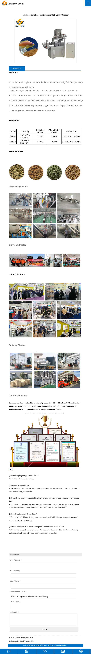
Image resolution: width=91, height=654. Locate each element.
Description (16, 68)
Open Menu (88, 3)
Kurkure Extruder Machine (24, 637)
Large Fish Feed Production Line (23, 641)
